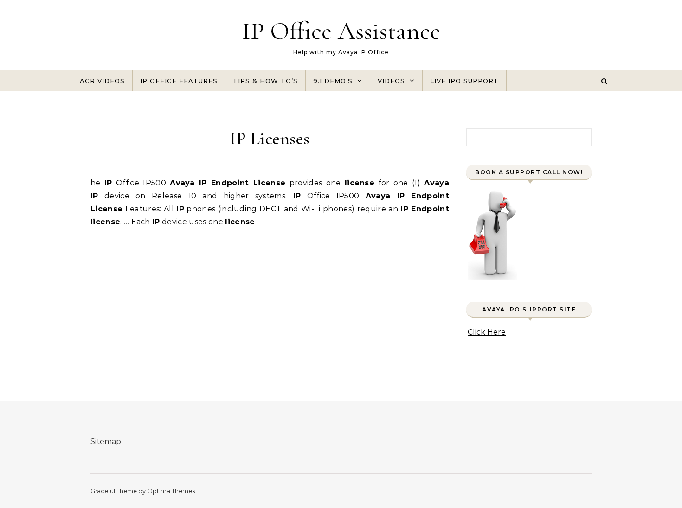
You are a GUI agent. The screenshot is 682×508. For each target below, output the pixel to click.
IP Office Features (179, 80)
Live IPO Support (464, 80)
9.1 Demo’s (333, 80)
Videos (391, 80)
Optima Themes (171, 491)
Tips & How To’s (265, 80)
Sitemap (105, 441)
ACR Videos (102, 80)
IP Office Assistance (341, 31)
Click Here (487, 332)
